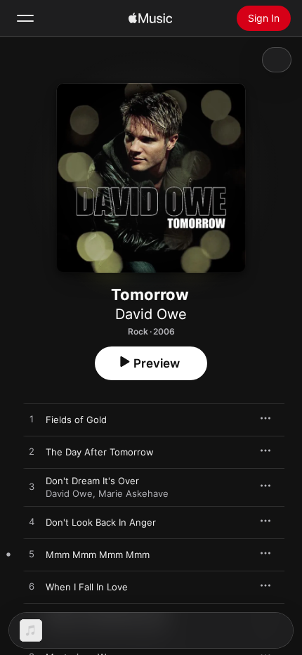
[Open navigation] (25, 18)
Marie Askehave (133, 493)
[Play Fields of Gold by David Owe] (32, 419)
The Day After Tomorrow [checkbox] (100, 452)
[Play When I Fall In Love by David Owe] (32, 587)
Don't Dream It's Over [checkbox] (92, 480)
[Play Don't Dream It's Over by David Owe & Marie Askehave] (32, 487)
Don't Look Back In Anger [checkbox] (101, 522)
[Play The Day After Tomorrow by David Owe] (32, 452)
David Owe (151, 314)
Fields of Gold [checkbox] (76, 419)
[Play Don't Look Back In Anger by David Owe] (32, 522)
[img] (150, 18)
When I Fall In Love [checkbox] (87, 586)
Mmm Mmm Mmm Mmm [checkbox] (98, 554)
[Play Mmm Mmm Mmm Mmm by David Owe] (32, 554)
